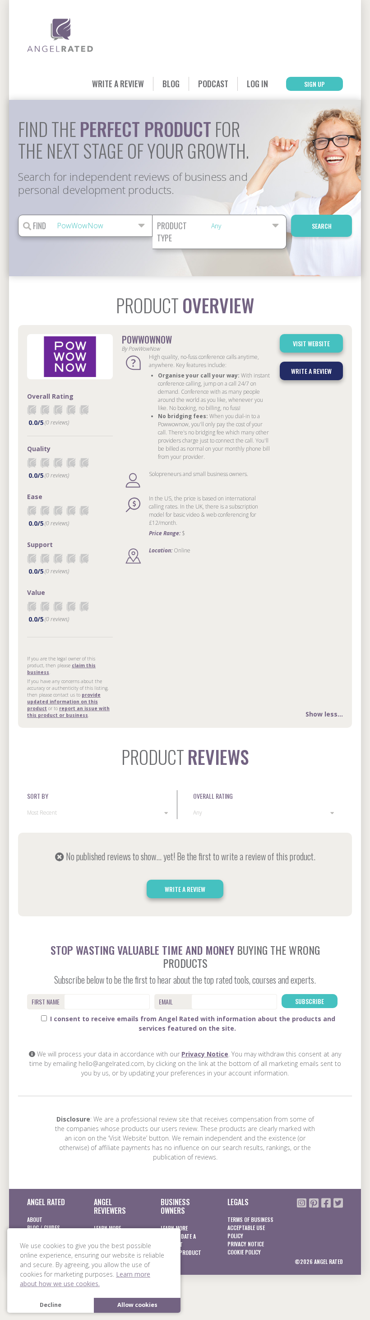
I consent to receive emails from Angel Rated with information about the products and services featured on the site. (191, 1023)
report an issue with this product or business (68, 711)
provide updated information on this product (64, 702)
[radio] (31, 410)
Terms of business (250, 1219)
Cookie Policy (244, 1252)
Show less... (324, 714)
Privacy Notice (204, 1054)
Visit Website (311, 343)
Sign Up (314, 84)
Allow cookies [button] (137, 1305)
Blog (171, 84)
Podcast (213, 84)
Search (322, 226)
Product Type (172, 232)
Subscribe (309, 1001)
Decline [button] (50, 1305)
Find (38, 225)
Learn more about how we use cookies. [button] (85, 1279)
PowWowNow (147, 339)
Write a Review (118, 84)
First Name (46, 1001)
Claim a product (181, 1252)
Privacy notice (245, 1244)
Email (166, 1001)
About (34, 1219)
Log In (257, 84)
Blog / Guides (43, 1227)
